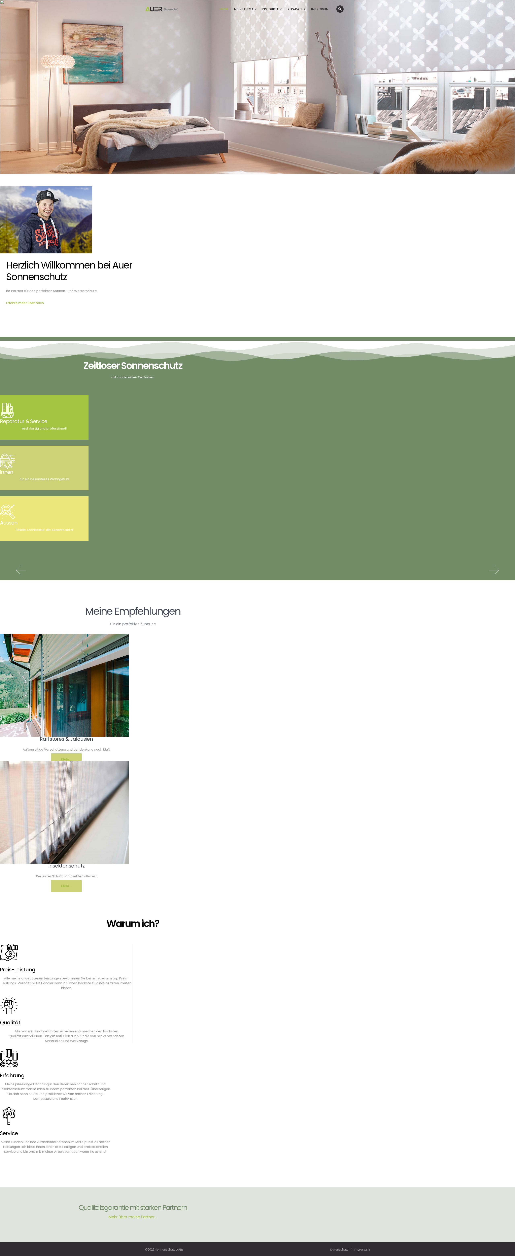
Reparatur (296, 9)
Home (224, 9)
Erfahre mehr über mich (25, 303)
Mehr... (66, 759)
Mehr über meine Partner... (133, 1217)
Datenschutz (339, 1249)
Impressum (320, 9)
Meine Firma (244, 9)
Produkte (270, 9)
